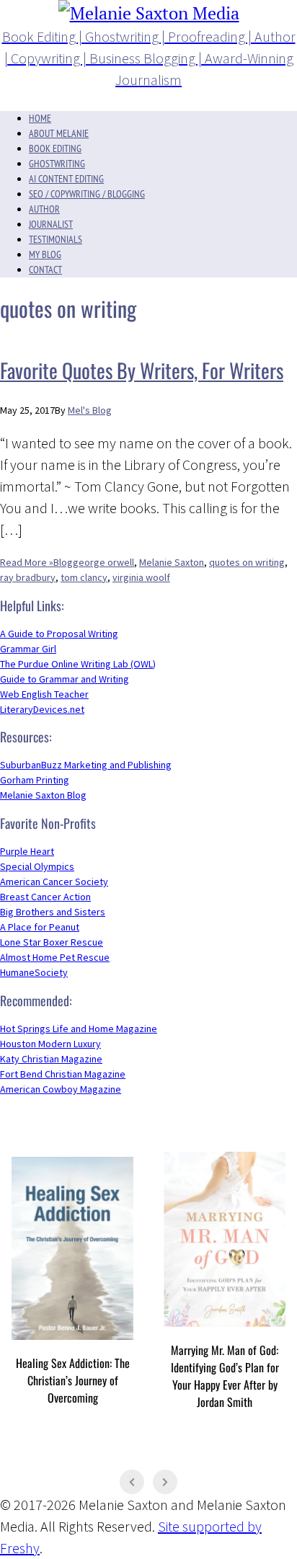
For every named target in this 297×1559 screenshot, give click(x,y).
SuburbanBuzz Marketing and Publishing (86, 764)
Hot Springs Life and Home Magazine (78, 1028)
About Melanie (59, 133)
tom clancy (84, 577)
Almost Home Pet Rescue (55, 957)
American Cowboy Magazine (60, 1089)
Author (44, 209)
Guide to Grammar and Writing (64, 678)
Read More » (26, 562)
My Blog (45, 254)
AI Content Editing (66, 178)
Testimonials (55, 239)
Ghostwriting (57, 163)
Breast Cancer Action (45, 896)
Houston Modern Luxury (50, 1043)
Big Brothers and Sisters (52, 911)
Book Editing (55, 148)
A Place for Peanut (39, 926)
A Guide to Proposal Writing (59, 633)
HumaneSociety (34, 972)
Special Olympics (37, 866)
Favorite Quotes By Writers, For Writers (141, 370)
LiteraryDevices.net (42, 709)
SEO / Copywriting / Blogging (87, 193)
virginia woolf (141, 577)
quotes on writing (247, 562)
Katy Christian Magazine (51, 1058)
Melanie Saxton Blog (43, 795)
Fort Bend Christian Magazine (62, 1073)
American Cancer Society (54, 881)
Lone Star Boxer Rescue (51, 942)
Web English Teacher (44, 694)
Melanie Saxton (171, 562)
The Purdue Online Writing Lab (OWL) (78, 663)
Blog (63, 562)
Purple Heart (27, 851)
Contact (45, 269)
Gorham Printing (34, 779)
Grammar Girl (28, 648)
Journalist (51, 224)
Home (40, 118)
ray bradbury (28, 577)
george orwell (103, 562)
